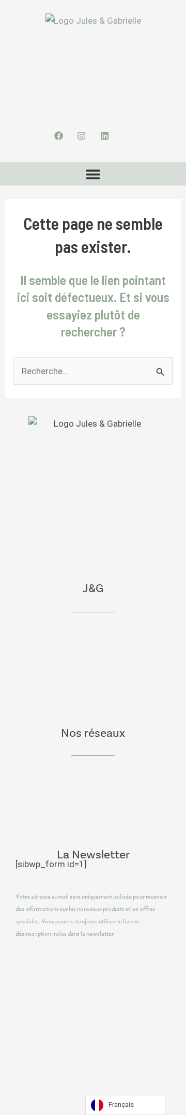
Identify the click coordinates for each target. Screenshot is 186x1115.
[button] (93, 173)
